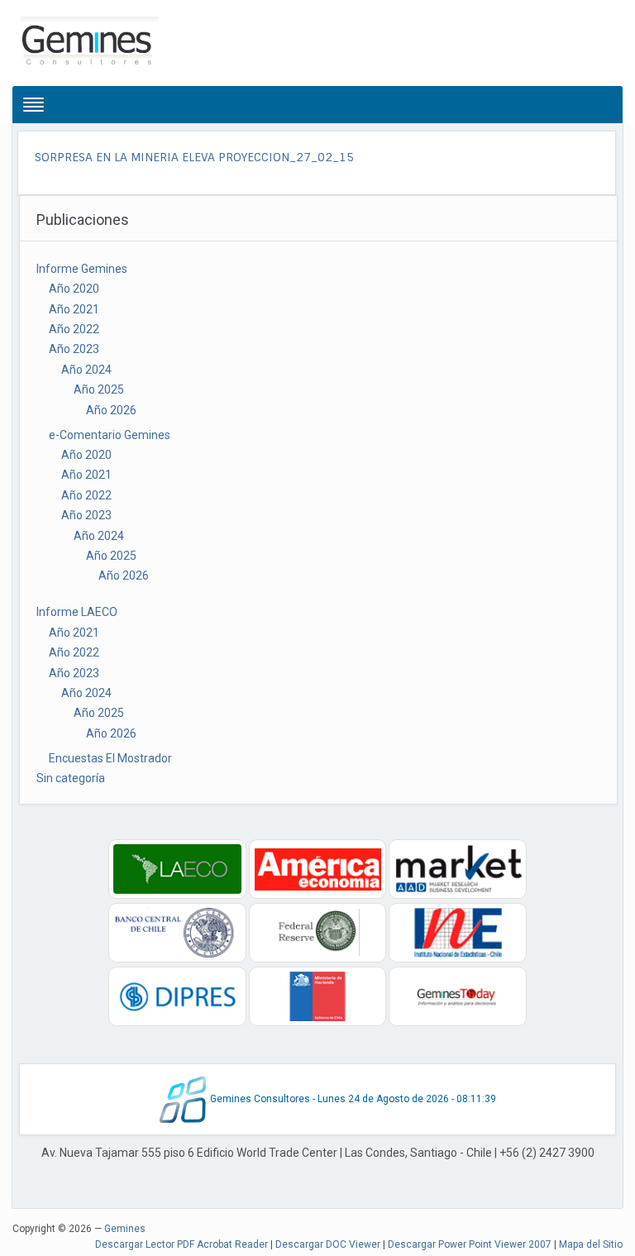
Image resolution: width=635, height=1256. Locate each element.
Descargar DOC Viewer (327, 1244)
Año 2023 (74, 349)
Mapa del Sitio (591, 1244)
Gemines (125, 1229)
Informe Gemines (81, 268)
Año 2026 (111, 410)
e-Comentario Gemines (109, 435)
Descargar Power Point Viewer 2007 (469, 1244)
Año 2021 (74, 309)
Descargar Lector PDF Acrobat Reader (181, 1244)
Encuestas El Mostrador (110, 758)
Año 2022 (74, 329)
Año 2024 (86, 369)
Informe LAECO (76, 611)
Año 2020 (74, 288)
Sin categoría (70, 778)
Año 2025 (99, 389)
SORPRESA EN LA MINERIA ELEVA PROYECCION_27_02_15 (194, 157)
